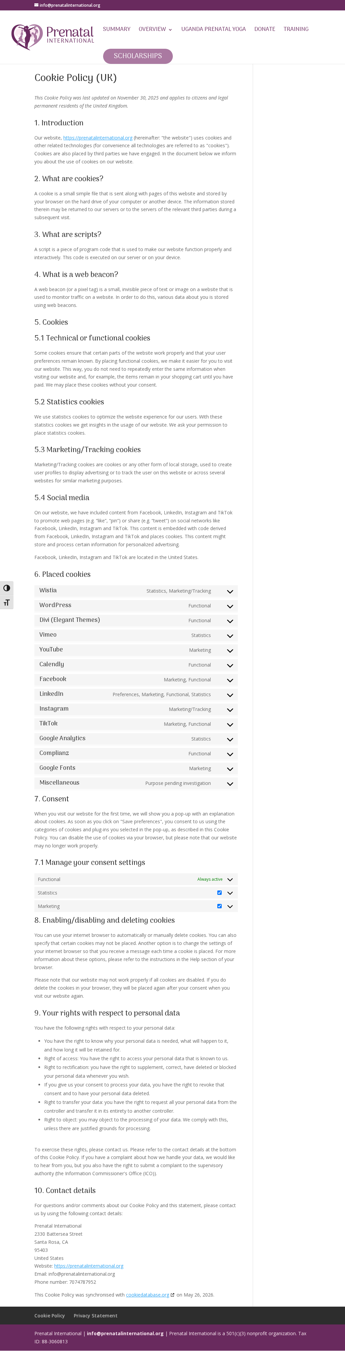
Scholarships (138, 56)
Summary (116, 30)
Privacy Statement (96, 1315)
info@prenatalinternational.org (125, 1333)
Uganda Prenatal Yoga (213, 30)
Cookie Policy (49, 1315)
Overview (152, 30)
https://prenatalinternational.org (97, 137)
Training (296, 30)
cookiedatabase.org (147, 1295)
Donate (264, 30)
